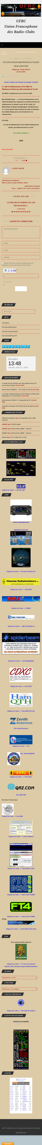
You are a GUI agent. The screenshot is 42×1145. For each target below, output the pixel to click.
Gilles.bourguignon (8, 418)
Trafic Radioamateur (27, 58)
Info (11, 52)
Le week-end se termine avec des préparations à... (21, 204)
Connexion (5, 323)
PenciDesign (36, 1128)
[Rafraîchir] (17, 269)
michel (4, 437)
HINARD (4, 433)
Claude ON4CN (25, 69)
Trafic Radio (17, 58)
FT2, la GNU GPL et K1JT (19, 437)
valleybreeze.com (15, 93)
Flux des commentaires (10, 331)
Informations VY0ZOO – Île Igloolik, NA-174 (16, 400)
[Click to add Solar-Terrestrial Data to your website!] (21, 450)
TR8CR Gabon (16, 424)
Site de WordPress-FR (9, 336)
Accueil (4, 52)
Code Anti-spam (7, 282)
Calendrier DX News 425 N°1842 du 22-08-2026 (17, 406)
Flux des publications (9, 327)
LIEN (21, 140)
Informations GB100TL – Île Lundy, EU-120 (16, 389)
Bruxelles (13, 359)
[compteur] (16, 346)
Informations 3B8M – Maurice (21, 428)
